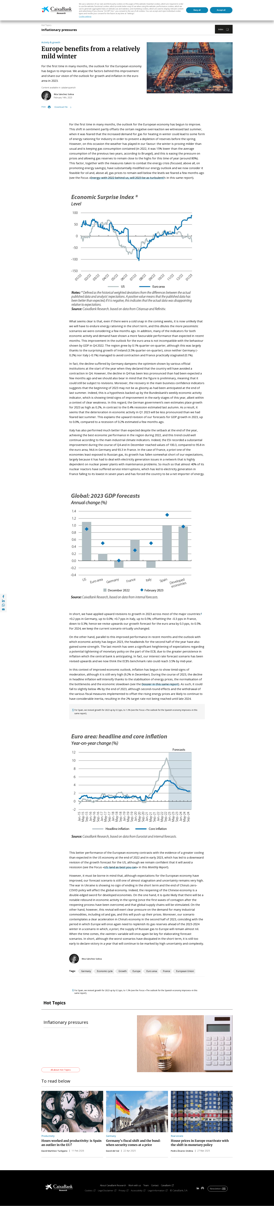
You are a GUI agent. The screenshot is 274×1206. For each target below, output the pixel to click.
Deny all (197, 10)
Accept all (221, 10)
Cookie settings (85, 16)
